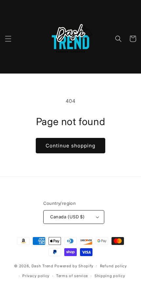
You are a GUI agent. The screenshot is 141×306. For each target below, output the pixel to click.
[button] (8, 39)
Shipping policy (109, 275)
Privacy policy (36, 275)
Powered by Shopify (73, 265)
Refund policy (113, 266)
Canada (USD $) (67, 216)
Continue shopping (70, 145)
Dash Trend (42, 265)
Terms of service (72, 275)
